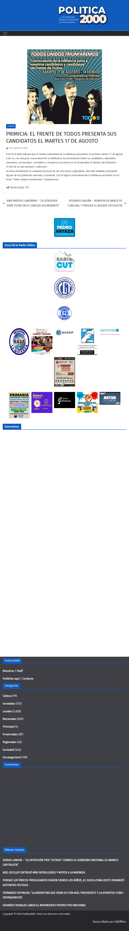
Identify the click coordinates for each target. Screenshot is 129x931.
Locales (10, 126)
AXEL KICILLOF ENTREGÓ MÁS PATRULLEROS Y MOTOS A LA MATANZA (44, 872)
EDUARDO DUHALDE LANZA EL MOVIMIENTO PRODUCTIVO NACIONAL (44, 905)
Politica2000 (28, 914)
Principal (8, 726)
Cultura (7, 695)
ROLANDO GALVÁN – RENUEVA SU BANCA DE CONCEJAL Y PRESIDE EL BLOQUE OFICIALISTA (95, 203)
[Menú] (5, 33)
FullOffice (120, 921)
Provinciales (10, 734)
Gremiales (9, 703)
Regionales (9, 742)
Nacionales (9, 718)
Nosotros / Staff (13, 670)
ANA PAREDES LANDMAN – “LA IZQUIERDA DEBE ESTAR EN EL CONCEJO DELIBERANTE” (33, 203)
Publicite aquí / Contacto (18, 678)
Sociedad (8, 749)
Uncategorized (12, 757)
